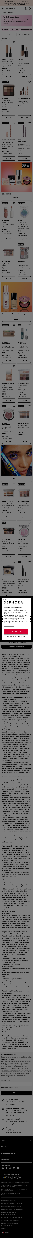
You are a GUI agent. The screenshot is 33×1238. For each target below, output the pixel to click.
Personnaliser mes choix (16, 636)
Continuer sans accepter (10, 599)
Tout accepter (16, 631)
